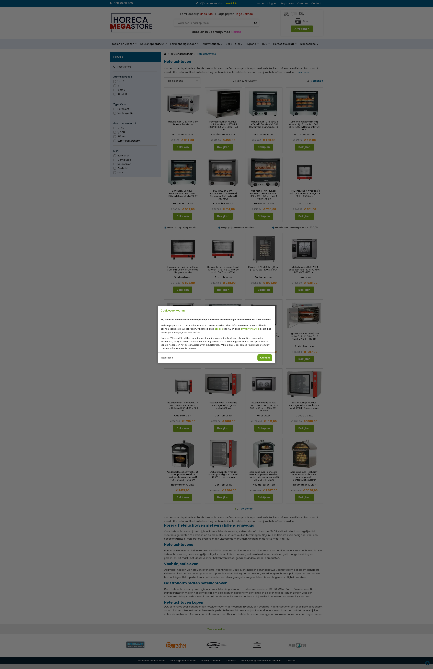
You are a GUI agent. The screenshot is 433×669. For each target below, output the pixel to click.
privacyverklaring (250, 328)
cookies (219, 328)
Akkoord (265, 357)
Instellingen (167, 357)
